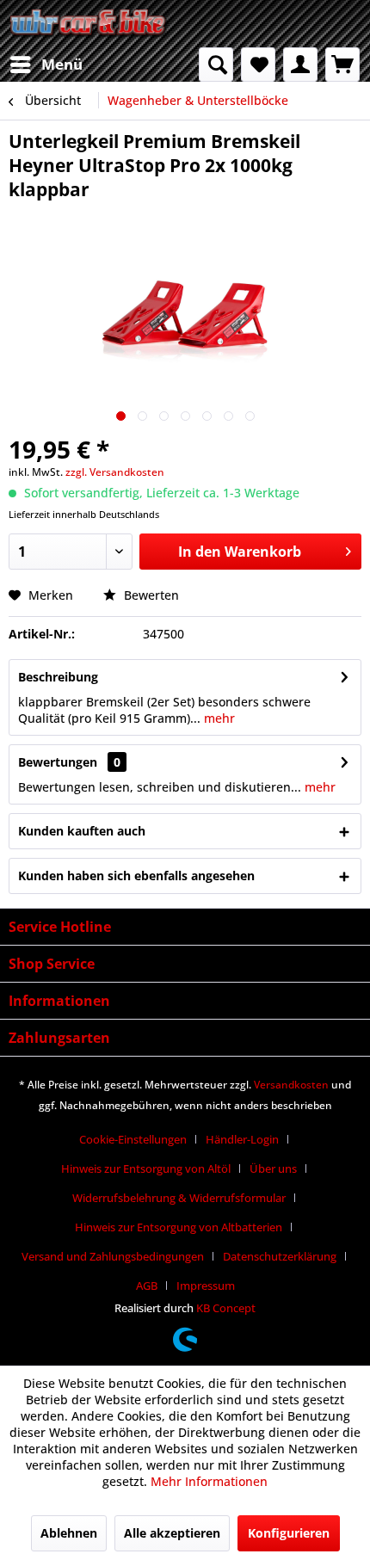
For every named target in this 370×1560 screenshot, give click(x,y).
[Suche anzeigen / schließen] (216, 64)
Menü (62, 64)
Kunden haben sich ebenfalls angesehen (136, 875)
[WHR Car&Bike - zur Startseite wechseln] (89, 24)
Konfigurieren (289, 1533)
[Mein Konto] (300, 64)
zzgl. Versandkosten (114, 472)
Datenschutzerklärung (279, 1256)
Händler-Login (242, 1139)
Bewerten (149, 595)
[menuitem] (45, 64)
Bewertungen (57, 762)
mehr (217, 718)
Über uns (273, 1168)
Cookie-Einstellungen (133, 1139)
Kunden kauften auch (81, 831)
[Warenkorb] (342, 64)
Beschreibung (58, 677)
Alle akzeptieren (172, 1533)
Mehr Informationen (209, 1481)
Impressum (205, 1285)
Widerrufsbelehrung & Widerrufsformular (179, 1197)
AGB (146, 1285)
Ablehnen (68, 1533)
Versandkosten (291, 1084)
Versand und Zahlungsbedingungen (113, 1256)
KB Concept (226, 1308)
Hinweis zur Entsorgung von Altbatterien (178, 1227)
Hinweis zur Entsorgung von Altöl (146, 1168)
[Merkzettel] (258, 64)
